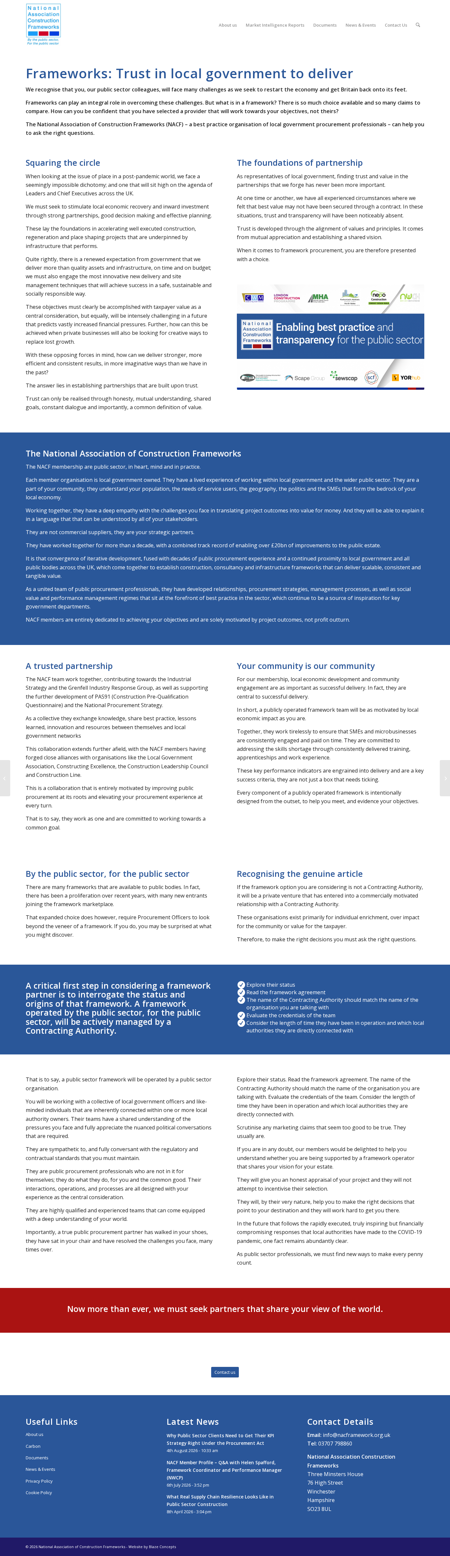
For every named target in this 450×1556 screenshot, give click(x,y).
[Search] (417, 25)
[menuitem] (227, 25)
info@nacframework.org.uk (356, 1435)
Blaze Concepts (162, 1546)
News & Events (40, 1469)
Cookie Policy (39, 1492)
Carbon (33, 1446)
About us (34, 1434)
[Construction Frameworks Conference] (5, 778)
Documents (37, 1458)
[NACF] (43, 25)
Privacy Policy (39, 1481)
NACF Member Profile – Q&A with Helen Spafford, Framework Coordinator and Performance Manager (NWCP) (224, 1470)
